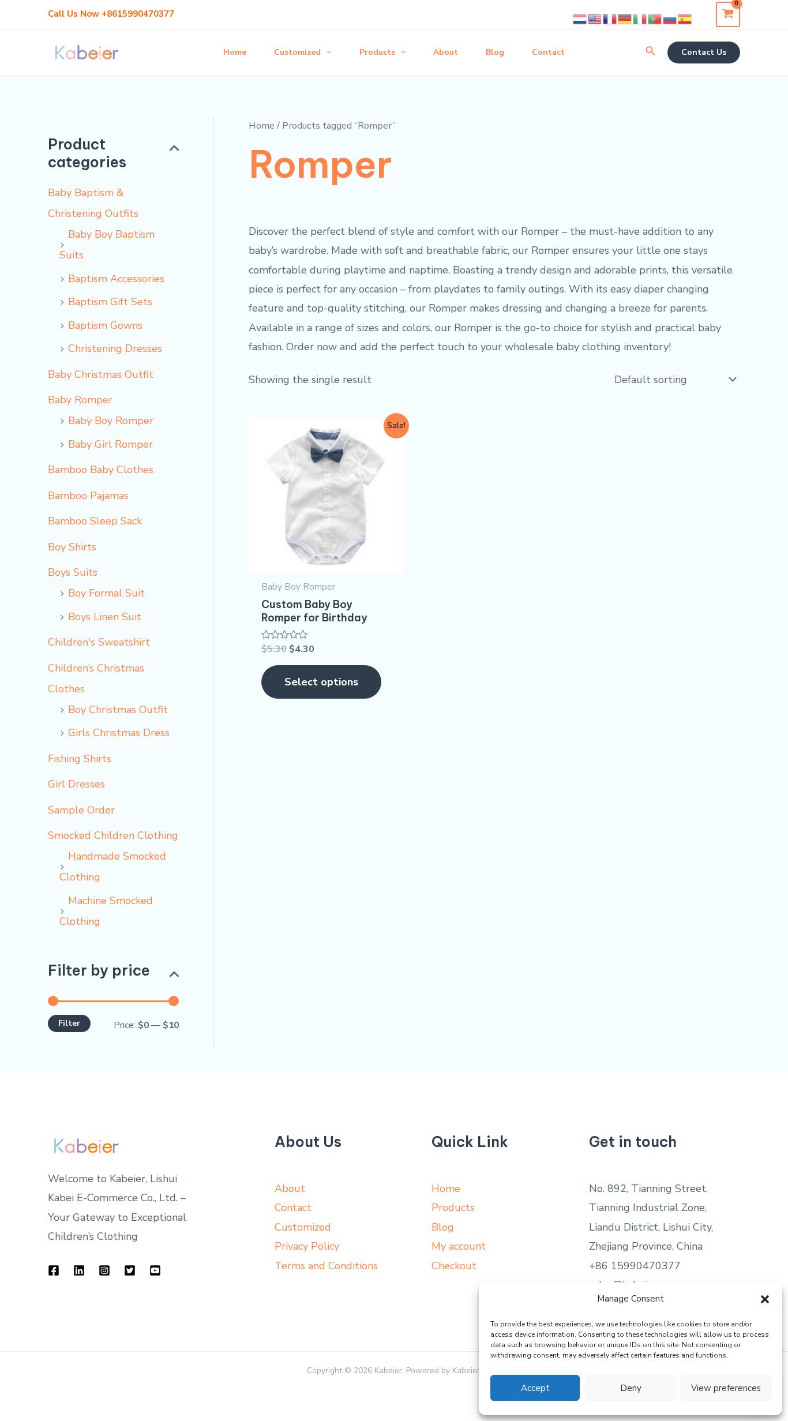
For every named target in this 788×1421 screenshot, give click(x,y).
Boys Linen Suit (104, 617)
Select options (321, 682)
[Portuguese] (655, 18)
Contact (293, 1207)
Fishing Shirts (79, 759)
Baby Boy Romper (110, 421)
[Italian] (640, 18)
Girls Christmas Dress (119, 733)
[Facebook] (53, 1270)
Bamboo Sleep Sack (95, 521)
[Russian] (670, 18)
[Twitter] (130, 1270)
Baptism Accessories (116, 279)
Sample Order (81, 810)
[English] (595, 18)
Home (262, 125)
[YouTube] (155, 1270)
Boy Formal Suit (106, 593)
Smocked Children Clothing (113, 835)
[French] (610, 18)
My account (458, 1246)
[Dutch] (580, 18)
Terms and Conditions (326, 1266)
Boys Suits (72, 572)
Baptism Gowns (105, 325)
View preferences (726, 1388)
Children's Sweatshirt (99, 642)
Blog (442, 1227)
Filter (69, 1023)
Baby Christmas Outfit (100, 374)
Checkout (453, 1266)
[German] (625, 18)
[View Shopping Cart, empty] (728, 14)
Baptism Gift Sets (110, 302)
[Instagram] (104, 1270)
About (290, 1188)
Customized (303, 1227)
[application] (326, 52)
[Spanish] (685, 18)
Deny (630, 1388)
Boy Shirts (72, 547)
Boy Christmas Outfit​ (118, 710)
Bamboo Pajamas (88, 496)
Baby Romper (80, 400)
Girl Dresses (76, 784)
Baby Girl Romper (110, 444)
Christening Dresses (115, 348)
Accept (535, 1388)
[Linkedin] (79, 1270)
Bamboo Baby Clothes (100, 470)
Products (453, 1207)
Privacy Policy (307, 1246)
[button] (765, 1299)
